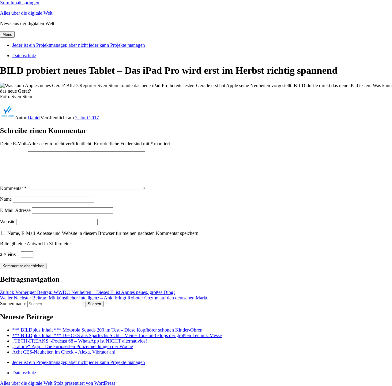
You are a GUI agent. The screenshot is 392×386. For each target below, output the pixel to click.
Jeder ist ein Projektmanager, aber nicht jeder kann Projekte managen (78, 45)
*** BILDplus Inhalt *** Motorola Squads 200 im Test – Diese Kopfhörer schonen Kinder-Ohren (107, 329)
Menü (7, 34)
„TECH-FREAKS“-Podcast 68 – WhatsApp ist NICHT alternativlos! (79, 340)
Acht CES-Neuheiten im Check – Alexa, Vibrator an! (63, 351)
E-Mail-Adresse (15, 210)
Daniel (34, 117)
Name (6, 199)
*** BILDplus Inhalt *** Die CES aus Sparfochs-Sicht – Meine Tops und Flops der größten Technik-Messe (117, 335)
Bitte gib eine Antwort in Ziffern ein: (35, 243)
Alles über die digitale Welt (26, 13)
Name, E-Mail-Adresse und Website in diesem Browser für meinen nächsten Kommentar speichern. (103, 233)
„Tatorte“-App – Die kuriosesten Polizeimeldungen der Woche (72, 346)
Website (7, 221)
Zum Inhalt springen (19, 2)
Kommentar (13, 188)
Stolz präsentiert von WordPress (84, 383)
